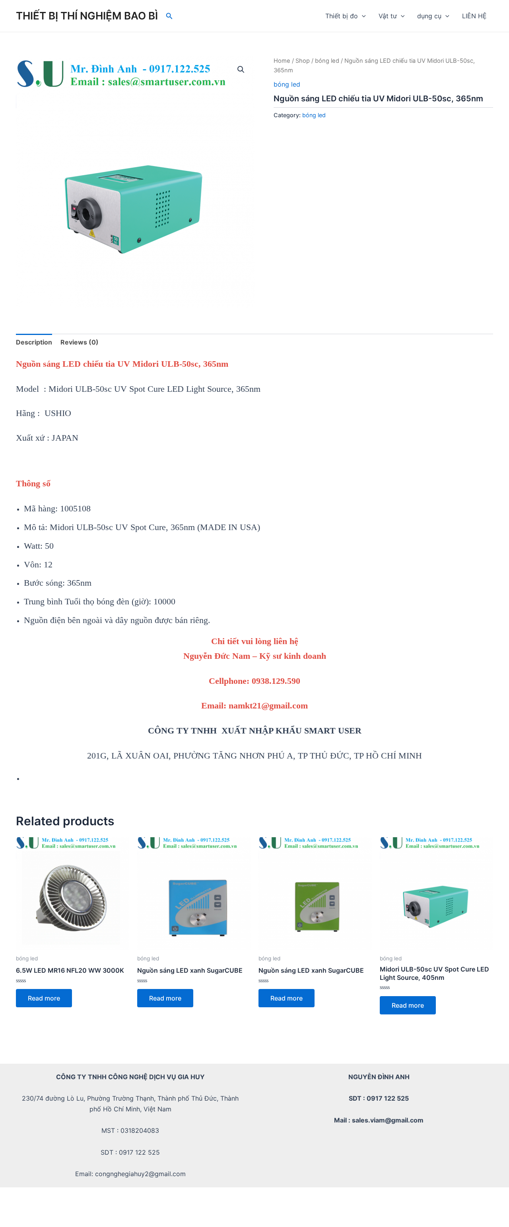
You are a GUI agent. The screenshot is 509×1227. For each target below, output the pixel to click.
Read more (44, 998)
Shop (302, 60)
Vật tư (388, 16)
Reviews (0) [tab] (79, 342)
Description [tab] (34, 342)
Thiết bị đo (341, 16)
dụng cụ (429, 16)
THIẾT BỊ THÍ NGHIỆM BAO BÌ (87, 16)
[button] (241, 69)
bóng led (327, 60)
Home (282, 60)
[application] (362, 16)
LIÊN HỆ (474, 16)
